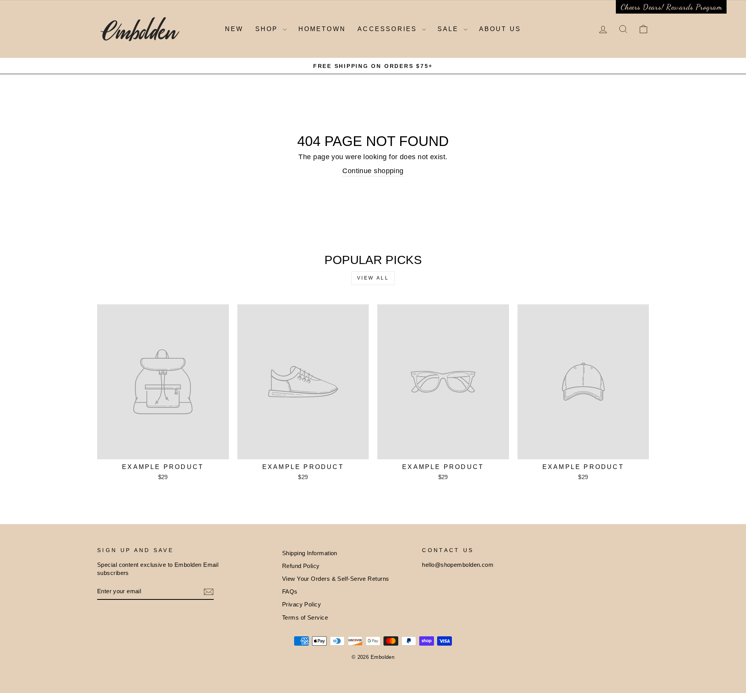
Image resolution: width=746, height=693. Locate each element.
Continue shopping (373, 171)
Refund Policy (301, 566)
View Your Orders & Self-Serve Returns (335, 578)
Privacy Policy (301, 604)
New (234, 29)
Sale (449, 29)
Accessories (388, 29)
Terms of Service (305, 617)
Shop (268, 29)
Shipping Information (309, 553)
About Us (500, 29)
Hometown (322, 29)
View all (373, 278)
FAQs (290, 591)
